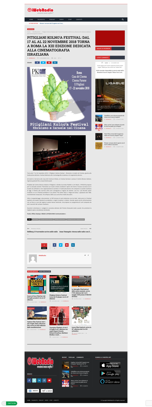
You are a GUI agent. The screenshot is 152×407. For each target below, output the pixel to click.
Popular (72, 357)
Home (31, 19)
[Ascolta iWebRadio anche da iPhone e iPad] (110, 365)
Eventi (61, 19)
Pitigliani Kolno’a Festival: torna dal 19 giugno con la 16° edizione (59, 297)
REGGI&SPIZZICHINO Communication (75, 219)
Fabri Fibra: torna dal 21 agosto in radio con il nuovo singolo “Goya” (113, 134)
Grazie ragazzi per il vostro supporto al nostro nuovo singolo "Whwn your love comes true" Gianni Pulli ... (110, 66)
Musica (99, 95)
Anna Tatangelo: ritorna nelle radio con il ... (75, 232)
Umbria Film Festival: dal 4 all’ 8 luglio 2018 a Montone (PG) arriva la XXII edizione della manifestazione (36, 324)
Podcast (52, 19)
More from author (44, 271)
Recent (64, 357)
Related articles (33, 271)
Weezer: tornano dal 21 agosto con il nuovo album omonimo (57, 23)
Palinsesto (41, 19)
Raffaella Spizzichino (60, 219)
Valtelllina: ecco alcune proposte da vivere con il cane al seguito (114, 116)
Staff (70, 19)
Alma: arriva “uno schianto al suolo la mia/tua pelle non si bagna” (114, 125)
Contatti (79, 19)
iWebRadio (32, 58)
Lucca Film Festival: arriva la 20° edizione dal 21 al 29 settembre (81, 329)
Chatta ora (12, 403)
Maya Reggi (35, 219)
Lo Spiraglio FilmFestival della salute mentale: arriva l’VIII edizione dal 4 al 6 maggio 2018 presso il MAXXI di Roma (81, 292)
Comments (80, 357)
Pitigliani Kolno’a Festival (46, 219)
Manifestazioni (31, 29)
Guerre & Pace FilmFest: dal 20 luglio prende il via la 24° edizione (36, 298)
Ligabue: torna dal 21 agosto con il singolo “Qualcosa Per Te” (109, 101)
